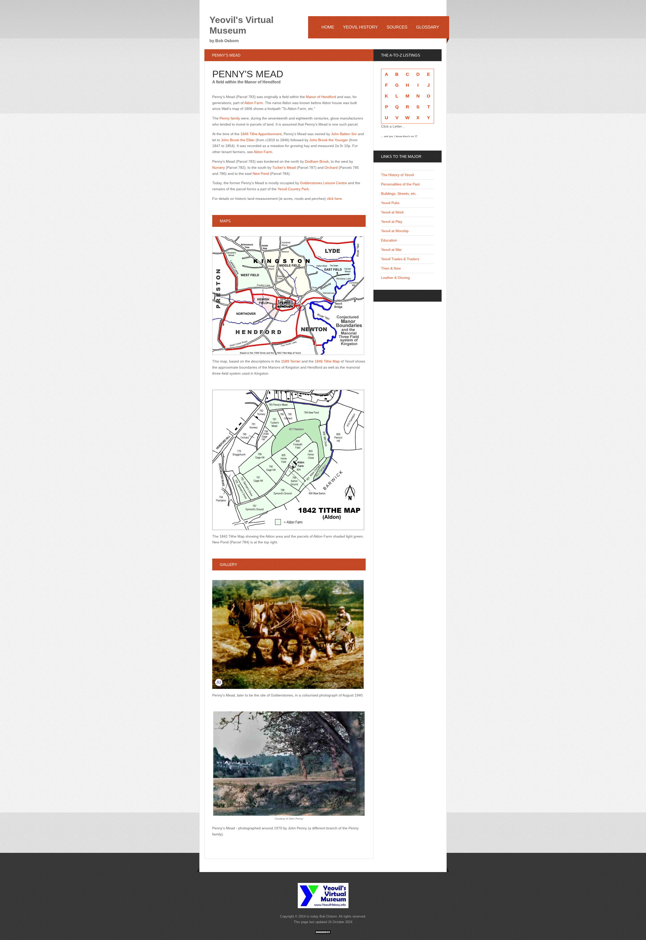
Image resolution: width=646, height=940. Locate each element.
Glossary (427, 27)
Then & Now (391, 268)
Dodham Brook (317, 161)
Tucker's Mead (284, 167)
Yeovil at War (391, 250)
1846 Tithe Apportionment (261, 134)
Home (327, 27)
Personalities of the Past (400, 184)
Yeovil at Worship (395, 231)
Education (389, 240)
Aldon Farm (253, 103)
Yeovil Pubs (390, 203)
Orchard (331, 167)
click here (334, 199)
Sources (397, 27)
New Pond (261, 174)
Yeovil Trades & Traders (400, 259)
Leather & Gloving (395, 278)
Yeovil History (360, 27)
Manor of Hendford (320, 97)
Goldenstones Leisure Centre (323, 183)
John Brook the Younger (328, 140)
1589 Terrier (291, 361)
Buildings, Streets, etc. (399, 193)
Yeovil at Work (392, 212)
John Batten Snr (344, 134)
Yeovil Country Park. (294, 189)
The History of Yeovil (397, 175)
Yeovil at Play (391, 222)
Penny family (230, 118)
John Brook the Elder (238, 140)
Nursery (218, 167)
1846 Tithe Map (327, 361)
